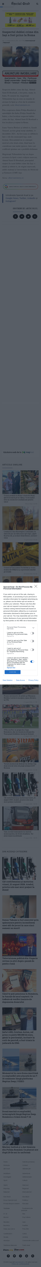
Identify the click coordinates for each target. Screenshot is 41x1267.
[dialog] (20, 634)
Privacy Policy (33, 680)
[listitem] (20, 627)
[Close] (36, 587)
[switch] (32, 633)
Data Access (20, 680)
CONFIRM (12, 672)
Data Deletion (8, 680)
